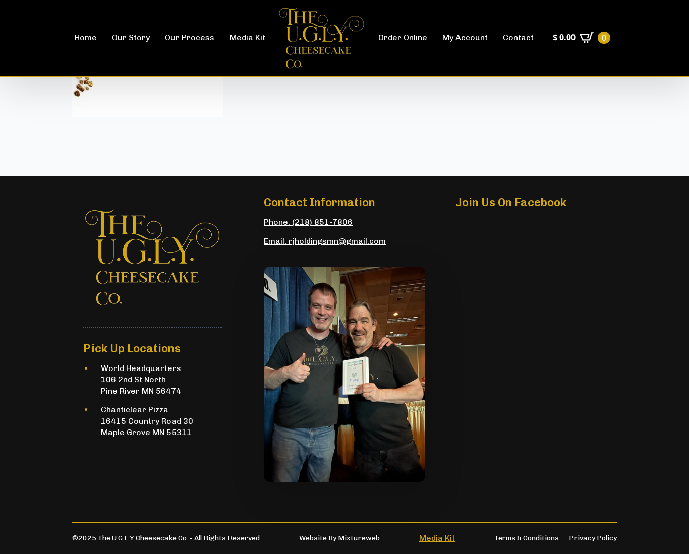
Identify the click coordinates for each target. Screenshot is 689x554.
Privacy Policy (593, 538)
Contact (518, 37)
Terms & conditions (526, 538)
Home (86, 37)
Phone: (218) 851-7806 (308, 222)
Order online (402, 37)
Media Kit (247, 37)
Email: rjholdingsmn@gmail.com (325, 241)
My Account (465, 37)
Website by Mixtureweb (339, 538)
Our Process (189, 37)
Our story (131, 37)
